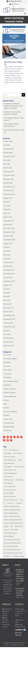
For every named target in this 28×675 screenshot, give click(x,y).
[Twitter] (7, 437)
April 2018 (7, 259)
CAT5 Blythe (7, 453)
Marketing (7, 385)
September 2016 (9, 327)
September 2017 (9, 281)
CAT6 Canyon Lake (9, 486)
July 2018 (7, 247)
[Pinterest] (14, 437)
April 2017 (7, 300)
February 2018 (9, 262)
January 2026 (8, 153)
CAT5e (20, 460)
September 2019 (9, 194)
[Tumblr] (18, 437)
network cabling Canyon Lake (13, 520)
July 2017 (7, 289)
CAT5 (5, 450)
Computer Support (10, 359)
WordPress (7, 430)
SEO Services (19, 526)
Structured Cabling (10, 412)
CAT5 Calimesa (17, 453)
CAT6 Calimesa (8, 483)
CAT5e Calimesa (19, 467)
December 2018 (9, 228)
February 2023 (9, 172)
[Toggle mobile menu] (25, 13)
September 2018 (9, 240)
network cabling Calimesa (12, 516)
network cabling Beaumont (12, 510)
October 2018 (8, 236)
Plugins (6, 526)
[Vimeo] (11, 437)
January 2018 (8, 266)
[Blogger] (7, 440)
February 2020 (9, 179)
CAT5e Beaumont (9, 463)
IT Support (7, 377)
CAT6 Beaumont (9, 480)
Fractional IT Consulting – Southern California (20, 592)
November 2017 (9, 274)
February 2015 (9, 346)
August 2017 (8, 285)
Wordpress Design (18, 556)
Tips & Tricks (8, 419)
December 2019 (9, 187)
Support (6, 415)
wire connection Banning (11, 539)
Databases (7, 362)
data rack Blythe (9, 493)
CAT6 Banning (8, 476)
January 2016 (8, 342)
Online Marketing (10, 396)
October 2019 (8, 190)
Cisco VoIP (7, 355)
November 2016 (9, 319)
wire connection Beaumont (12, 543)
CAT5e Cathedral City (10, 473)
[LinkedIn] (4, 440)
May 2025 (7, 164)
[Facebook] (4, 437)
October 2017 (8, 278)
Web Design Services (10, 533)
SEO (5, 404)
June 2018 (7, 251)
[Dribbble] (21, 437)
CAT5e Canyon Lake (10, 470)
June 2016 (7, 334)
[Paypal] (11, 440)
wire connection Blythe (11, 546)
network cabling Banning (11, 506)
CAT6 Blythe (19, 480)
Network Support (10, 393)
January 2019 (8, 225)
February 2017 (9, 308)
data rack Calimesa (10, 496)
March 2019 (8, 217)
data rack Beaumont (10, 490)
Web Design (14, 530)
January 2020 (8, 183)
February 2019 (9, 221)
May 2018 (7, 255)
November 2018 (9, 232)
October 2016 (8, 323)
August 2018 (8, 243)
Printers (6, 400)
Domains (7, 366)
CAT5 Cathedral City (10, 460)
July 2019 (7, 202)
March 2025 (8, 168)
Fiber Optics (8, 370)
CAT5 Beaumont (14, 450)
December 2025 (9, 156)
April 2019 (7, 213)
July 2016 (7, 330)
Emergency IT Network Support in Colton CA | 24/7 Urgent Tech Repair (13, 106)
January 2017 (8, 312)
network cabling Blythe (11, 513)
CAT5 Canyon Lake (9, 457)
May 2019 (7, 209)
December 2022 (9, 175)
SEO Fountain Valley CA (13, 63)
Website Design (9, 427)
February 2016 (9, 338)
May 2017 (7, 296)
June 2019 (7, 206)
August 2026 (8, 141)
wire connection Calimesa (12, 549)
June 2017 (7, 293)
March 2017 (8, 304)
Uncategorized (9, 423)
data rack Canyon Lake (11, 500)
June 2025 (7, 160)
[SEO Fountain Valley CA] (14, 42)
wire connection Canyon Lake (13, 553)
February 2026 (9, 149)
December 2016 (9, 315)
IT (4, 503)
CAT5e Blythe (8, 467)
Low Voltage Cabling (11, 381)
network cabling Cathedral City (13, 523)
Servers (6, 408)
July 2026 (7, 145)
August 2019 (8, 198)
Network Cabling (9, 389)
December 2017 (9, 270)
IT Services (7, 374)
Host (21, 500)
